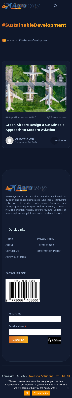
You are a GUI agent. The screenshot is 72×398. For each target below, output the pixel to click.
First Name (15, 313)
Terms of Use (45, 245)
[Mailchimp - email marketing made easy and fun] (54, 342)
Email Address (18, 326)
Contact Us (12, 251)
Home (10, 40)
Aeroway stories (16, 257)
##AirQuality (35, 117)
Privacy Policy (45, 239)
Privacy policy (40, 393)
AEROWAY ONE (24, 139)
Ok (27, 393)
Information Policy (48, 251)
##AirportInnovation (17, 117)
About (9, 245)
